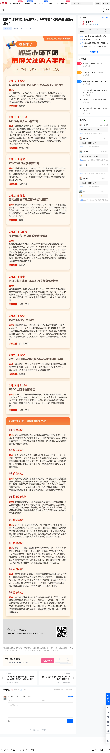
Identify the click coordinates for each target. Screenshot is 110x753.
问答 (50, 3)
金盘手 (14, 750)
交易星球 (42, 3)
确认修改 (70, 696)
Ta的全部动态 (94, 52)
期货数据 (64, 3)
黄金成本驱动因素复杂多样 (95, 133)
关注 (103, 17)
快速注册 (105, 3)
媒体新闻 (7, 28)
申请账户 (26, 3)
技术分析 (3, 10)
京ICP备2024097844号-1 (27, 750)
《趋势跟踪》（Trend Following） (96, 173)
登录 (97, 3)
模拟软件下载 (15, 3)
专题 (56, 3)
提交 (70, 721)
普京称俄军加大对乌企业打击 (90, 39)
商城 (34, 3)
